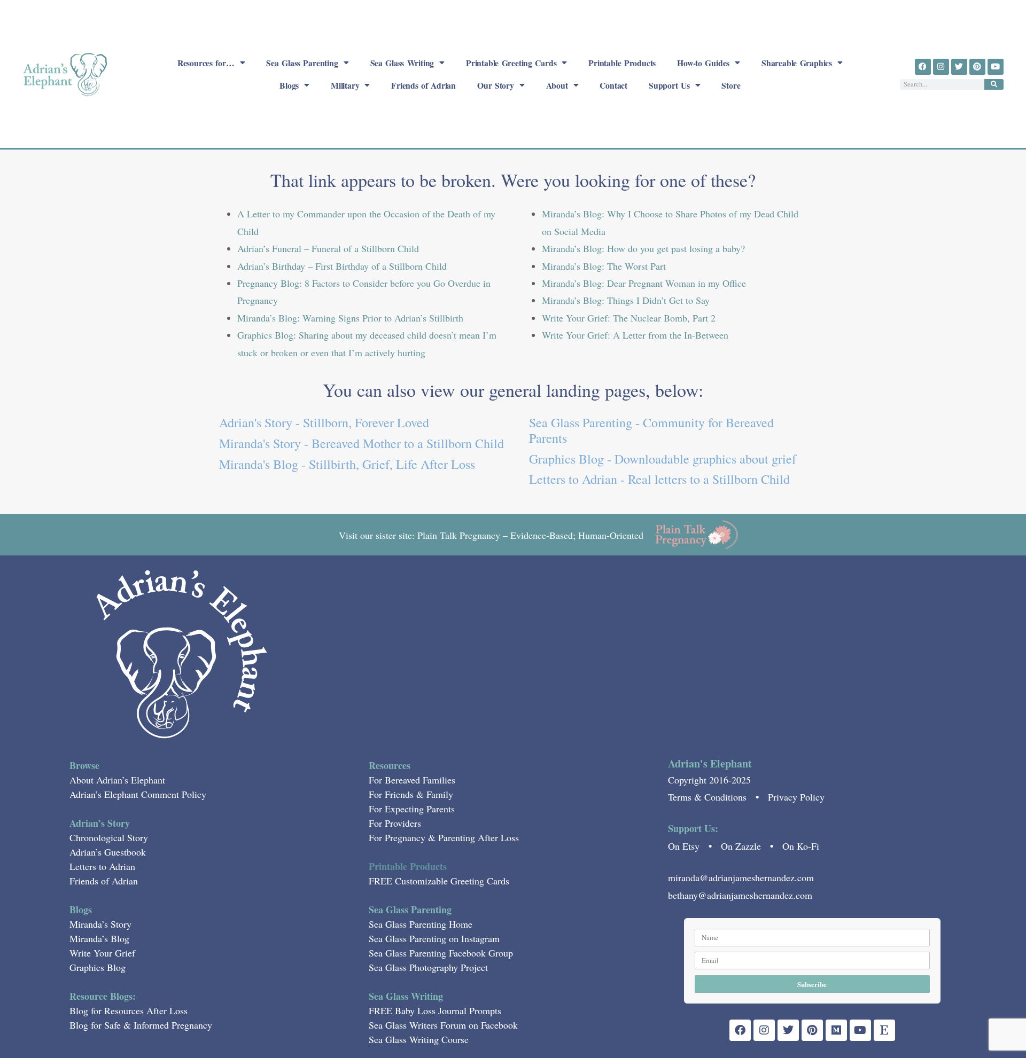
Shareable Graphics (796, 63)
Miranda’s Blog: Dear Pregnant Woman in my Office (644, 283)
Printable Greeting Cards (511, 63)
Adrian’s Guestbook (107, 851)
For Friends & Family (411, 794)
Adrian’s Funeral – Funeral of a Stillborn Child (328, 248)
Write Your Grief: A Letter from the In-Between (635, 334)
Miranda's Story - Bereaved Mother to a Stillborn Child (361, 443)
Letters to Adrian (102, 866)
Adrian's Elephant (710, 763)
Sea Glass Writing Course (419, 1039)
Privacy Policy (796, 796)
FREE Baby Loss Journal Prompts (435, 1010)
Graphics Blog (97, 967)
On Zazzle (741, 846)
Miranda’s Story (100, 924)
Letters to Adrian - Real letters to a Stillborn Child (659, 479)
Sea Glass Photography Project (428, 967)
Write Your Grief (102, 952)
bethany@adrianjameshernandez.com (740, 895)
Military (345, 85)
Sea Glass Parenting (302, 63)
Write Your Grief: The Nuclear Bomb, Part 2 (629, 317)
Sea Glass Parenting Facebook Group (441, 952)
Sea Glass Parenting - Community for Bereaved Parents (651, 430)
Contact (613, 85)
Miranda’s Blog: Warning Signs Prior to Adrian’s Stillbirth (350, 317)
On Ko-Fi (800, 846)
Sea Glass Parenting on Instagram (434, 938)
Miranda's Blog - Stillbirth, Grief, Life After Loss (347, 464)
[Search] (994, 84)
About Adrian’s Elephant (117, 779)
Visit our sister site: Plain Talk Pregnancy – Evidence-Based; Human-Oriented (491, 535)
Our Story (495, 85)
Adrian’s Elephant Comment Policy (137, 794)
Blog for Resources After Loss (128, 1010)
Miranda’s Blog (99, 938)
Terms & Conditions (707, 796)
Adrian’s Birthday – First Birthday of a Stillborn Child (342, 266)
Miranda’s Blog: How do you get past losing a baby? (643, 248)
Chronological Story (108, 837)
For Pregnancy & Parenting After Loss (444, 837)
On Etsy (683, 846)
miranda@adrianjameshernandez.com (741, 877)
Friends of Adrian (423, 85)
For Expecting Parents (412, 808)
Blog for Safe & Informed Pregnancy (140, 1024)
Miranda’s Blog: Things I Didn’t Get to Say (626, 300)
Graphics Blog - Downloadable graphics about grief (662, 458)
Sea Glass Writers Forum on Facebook (443, 1024)
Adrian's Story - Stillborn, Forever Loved (324, 422)
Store (730, 85)
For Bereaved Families (412, 779)
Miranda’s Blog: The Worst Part (604, 266)
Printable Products (622, 63)
